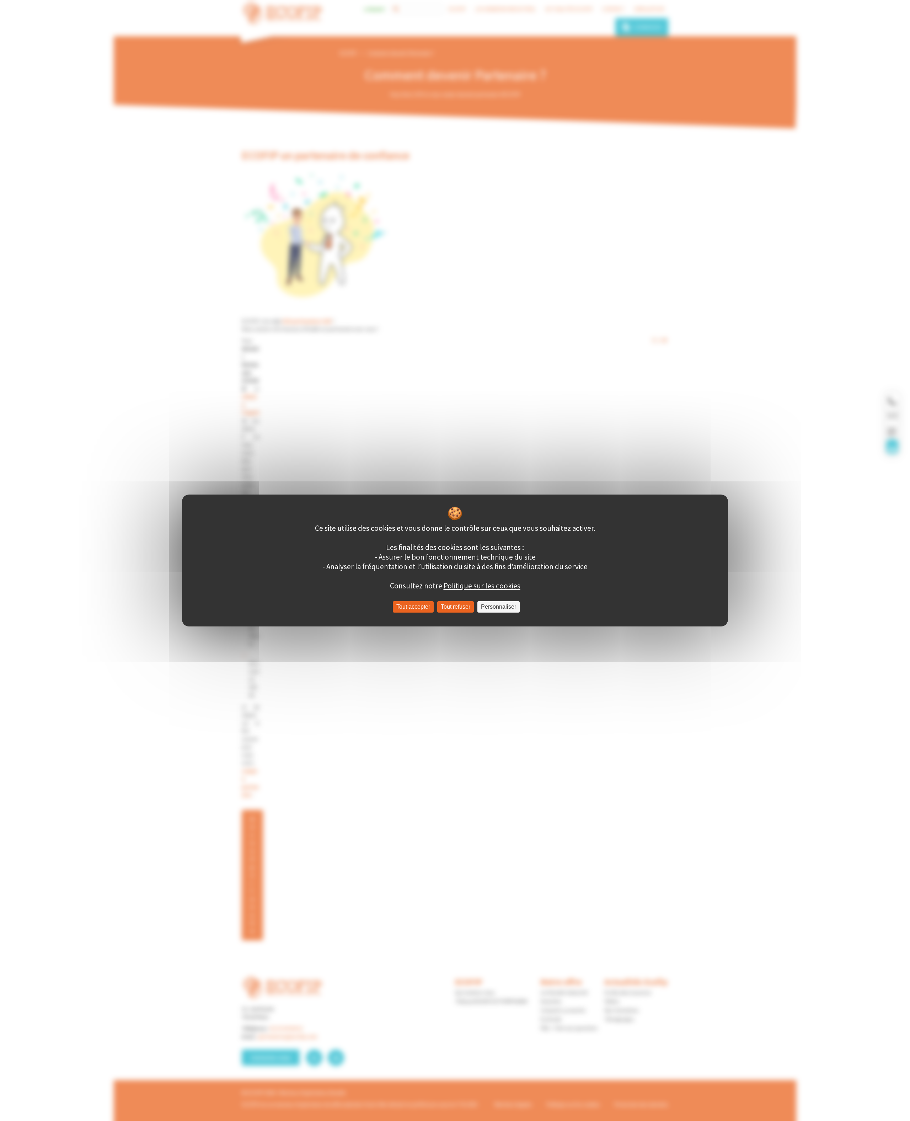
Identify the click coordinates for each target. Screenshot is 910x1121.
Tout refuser (455, 607)
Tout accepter (413, 607)
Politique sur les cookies (482, 586)
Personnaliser (498, 607)
